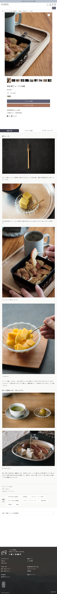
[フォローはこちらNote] (20, 554)
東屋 (17, 504)
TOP (2, 11)
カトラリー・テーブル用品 (37, 496)
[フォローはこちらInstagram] (9, 554)
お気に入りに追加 (29, 105)
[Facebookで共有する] (7, 116)
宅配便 (10, 504)
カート (53, 5)
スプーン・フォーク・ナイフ (30, 500)
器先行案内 (43, 500)
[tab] (9, 130)
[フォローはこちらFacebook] (11, 554)
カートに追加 (29, 101)
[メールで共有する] (13, 116)
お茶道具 (20, 11)
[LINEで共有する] (11, 116)
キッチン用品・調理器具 (12, 11)
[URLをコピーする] (16, 116)
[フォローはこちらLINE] (15, 554)
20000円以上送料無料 (13, 496)
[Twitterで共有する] (9, 116)
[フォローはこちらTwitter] (13, 554)
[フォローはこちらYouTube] (18, 554)
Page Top (53, 591)
